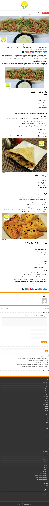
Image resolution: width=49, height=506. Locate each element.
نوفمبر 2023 (46, 424)
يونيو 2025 (46, 408)
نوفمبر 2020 (46, 445)
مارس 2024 (46, 422)
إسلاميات (46, 455)
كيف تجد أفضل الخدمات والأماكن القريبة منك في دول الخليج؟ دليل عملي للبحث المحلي (33, 358)
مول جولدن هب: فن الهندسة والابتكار (41, 362)
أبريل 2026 (46, 388)
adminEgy (44, 49)
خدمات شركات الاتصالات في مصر (42, 479)
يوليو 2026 (46, 384)
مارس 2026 (46, 390)
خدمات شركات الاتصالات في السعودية (41, 475)
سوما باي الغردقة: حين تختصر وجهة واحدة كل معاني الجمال (38, 360)
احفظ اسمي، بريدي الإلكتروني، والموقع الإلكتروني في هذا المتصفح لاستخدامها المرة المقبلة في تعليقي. (29, 339)
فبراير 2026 (46, 392)
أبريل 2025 (46, 412)
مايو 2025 (46, 410)
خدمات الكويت (45, 471)
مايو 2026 (46, 386)
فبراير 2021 (46, 439)
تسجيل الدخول (45, 492)
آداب (47, 453)
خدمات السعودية (45, 469)
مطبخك (30, 64)
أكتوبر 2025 (46, 400)
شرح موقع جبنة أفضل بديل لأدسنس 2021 (34, 12)
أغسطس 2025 (45, 404)
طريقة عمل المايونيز (38, 129)
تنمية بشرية (46, 465)
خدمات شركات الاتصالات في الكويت (42, 477)
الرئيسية (46, 14)
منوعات (47, 487)
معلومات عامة (46, 485)
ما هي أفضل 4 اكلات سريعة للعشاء (8, 308)
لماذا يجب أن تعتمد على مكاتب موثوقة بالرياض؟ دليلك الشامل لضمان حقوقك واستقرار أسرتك (32, 364)
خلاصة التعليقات (45, 496)
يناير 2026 (46, 394)
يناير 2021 (46, 441)
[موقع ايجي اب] (24, 5)
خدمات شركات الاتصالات (44, 473)
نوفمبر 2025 (46, 398)
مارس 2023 (46, 428)
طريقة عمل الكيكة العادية (38, 267)
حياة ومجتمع (46, 467)
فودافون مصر (46, 483)
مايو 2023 (46, 426)
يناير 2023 (46, 430)
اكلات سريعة (40, 55)
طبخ (43, 14)
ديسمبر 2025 (46, 396)
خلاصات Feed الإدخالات (44, 494)
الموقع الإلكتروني (44, 335)
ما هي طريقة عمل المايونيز (41, 308)
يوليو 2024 (46, 420)
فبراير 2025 (46, 416)
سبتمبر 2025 (46, 402)
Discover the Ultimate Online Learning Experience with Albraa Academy (35, 366)
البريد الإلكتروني (44, 331)
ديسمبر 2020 (46, 443)
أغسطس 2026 (45, 382)
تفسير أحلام (46, 461)
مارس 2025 (46, 414)
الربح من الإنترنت (45, 459)
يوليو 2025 (46, 406)
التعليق (45, 316)
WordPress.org (45, 498)
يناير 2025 (46, 418)
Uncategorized (45, 451)
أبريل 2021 (46, 435)
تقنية (47, 463)
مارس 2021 (46, 437)
